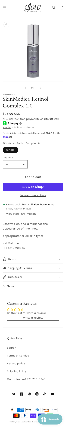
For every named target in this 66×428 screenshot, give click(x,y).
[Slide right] (41, 88)
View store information (21, 214)
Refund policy (16, 363)
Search (11, 348)
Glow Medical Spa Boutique (27, 422)
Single (10, 150)
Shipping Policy (17, 371)
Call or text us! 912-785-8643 (26, 379)
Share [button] (10, 286)
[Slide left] (25, 88)
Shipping (7, 127)
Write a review (33, 318)
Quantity (8, 157)
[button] (4, 8)
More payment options (33, 195)
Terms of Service (18, 355)
